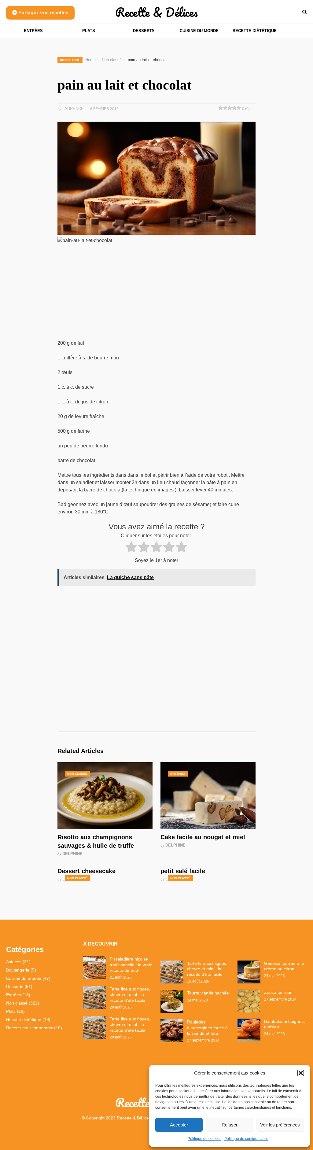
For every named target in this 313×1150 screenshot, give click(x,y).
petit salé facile (182, 871)
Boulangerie (17, 970)
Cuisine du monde (199, 30)
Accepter (179, 1124)
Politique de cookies (204, 1139)
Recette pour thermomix (29, 1027)
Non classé (70, 60)
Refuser (230, 1124)
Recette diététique (255, 30)
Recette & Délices (156, 12)
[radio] (131, 548)
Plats (88, 30)
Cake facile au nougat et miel (202, 837)
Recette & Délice (133, 1117)
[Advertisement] (156, 294)
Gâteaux (177, 773)
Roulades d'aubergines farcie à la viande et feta (207, 1027)
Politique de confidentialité (246, 1139)
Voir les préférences (280, 1124)
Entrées (33, 30)
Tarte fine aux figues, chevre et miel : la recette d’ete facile (130, 994)
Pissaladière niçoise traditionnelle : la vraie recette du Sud (131, 964)
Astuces (13, 961)
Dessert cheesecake (86, 871)
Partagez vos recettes (42, 12)
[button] (301, 1073)
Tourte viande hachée (208, 992)
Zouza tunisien (278, 992)
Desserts (144, 30)
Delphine (72, 853)
